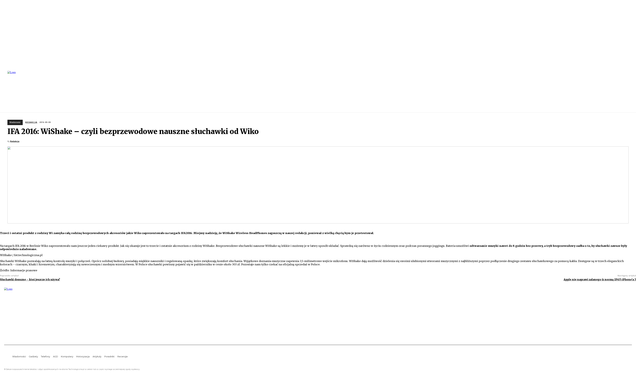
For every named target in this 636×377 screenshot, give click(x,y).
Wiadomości (14, 122)
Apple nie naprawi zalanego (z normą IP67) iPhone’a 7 (600, 279)
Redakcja (31, 122)
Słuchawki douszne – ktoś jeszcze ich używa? (30, 279)
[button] (628, 91)
